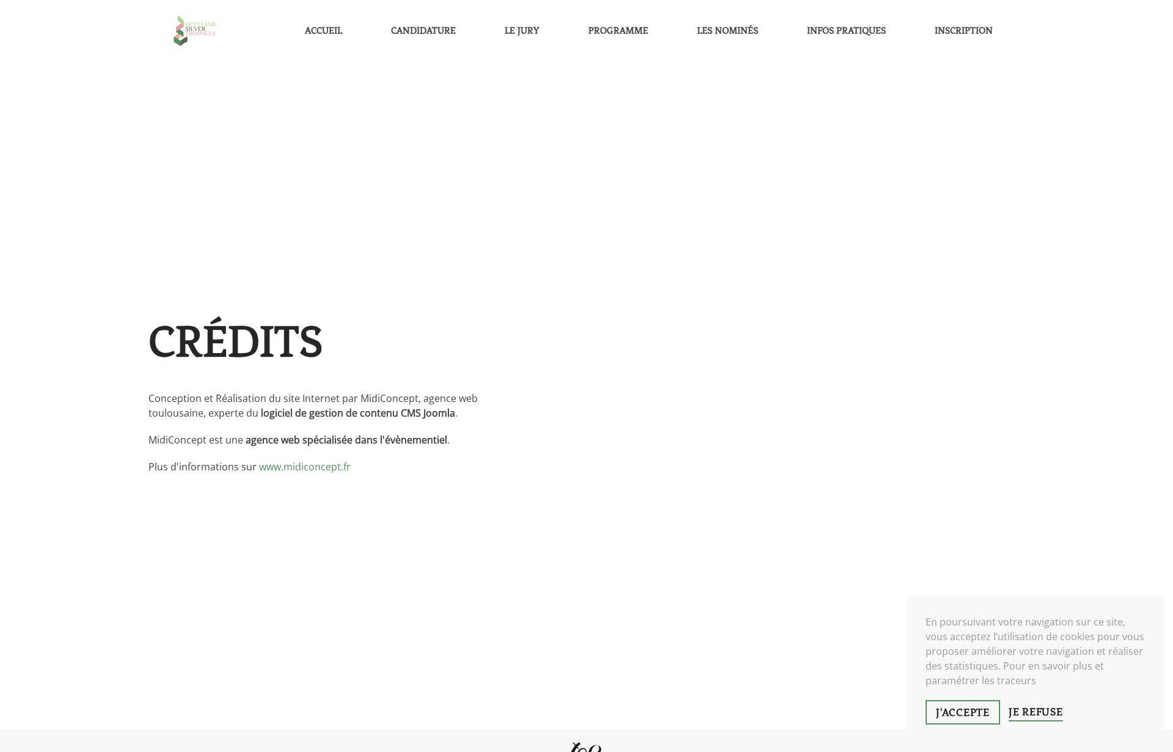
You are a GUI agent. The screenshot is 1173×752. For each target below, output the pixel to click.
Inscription (964, 30)
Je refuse (1036, 712)
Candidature (423, 30)
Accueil (323, 30)
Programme (618, 30)
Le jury (522, 30)
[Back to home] (195, 30)
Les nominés (727, 30)
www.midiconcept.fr (305, 466)
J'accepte (963, 712)
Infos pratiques (846, 30)
